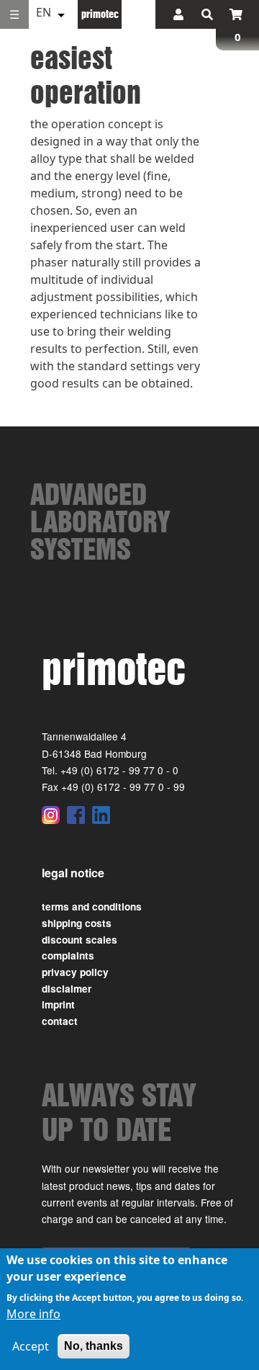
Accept (30, 1346)
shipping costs (77, 923)
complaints (68, 955)
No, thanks (93, 1346)
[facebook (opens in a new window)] (76, 814)
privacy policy (75, 972)
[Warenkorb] (236, 14)
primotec (100, 13)
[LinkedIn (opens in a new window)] (101, 814)
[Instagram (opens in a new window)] (51, 814)
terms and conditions (92, 906)
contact (60, 1021)
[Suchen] (207, 14)
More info (33, 1314)
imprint (58, 1004)
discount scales (79, 939)
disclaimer (66, 988)
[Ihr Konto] (178, 14)
